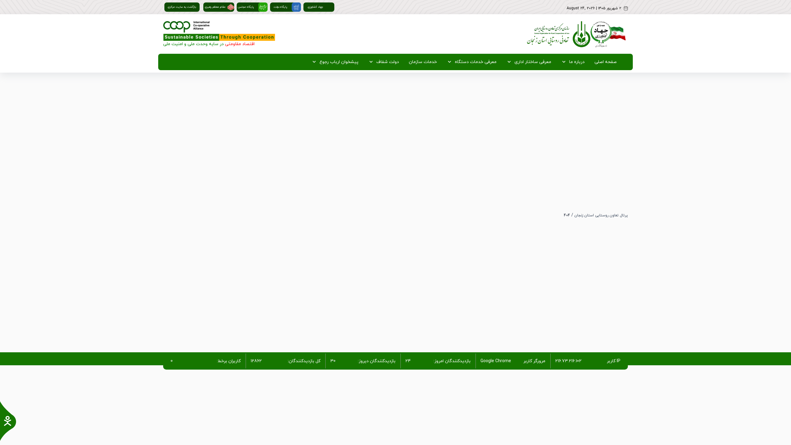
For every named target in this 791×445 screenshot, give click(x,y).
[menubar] (462, 62)
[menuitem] (604, 62)
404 (567, 215)
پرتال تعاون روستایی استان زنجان (601, 215)
